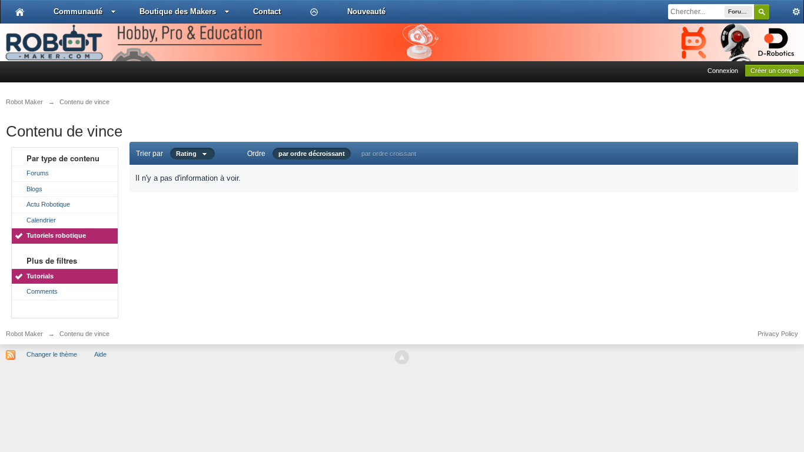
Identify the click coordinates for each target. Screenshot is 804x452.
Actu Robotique (48, 204)
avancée (786, 12)
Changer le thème (51, 354)
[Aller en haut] (402, 357)
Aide (100, 354)
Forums (37, 173)
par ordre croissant (388, 153)
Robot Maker (24, 333)
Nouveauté (366, 11)
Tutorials (40, 276)
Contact (267, 11)
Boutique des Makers (177, 11)
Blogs (34, 188)
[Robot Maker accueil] (20, 12)
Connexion (722, 70)
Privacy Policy (778, 333)
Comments (42, 291)
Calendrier (41, 220)
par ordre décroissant (311, 153)
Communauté (78, 11)
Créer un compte (774, 70)
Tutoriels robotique (56, 235)
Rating (189, 153)
